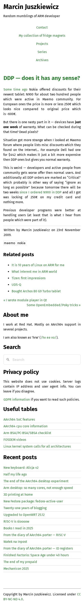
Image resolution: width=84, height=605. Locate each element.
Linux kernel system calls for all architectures (37, 446)
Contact (42, 27)
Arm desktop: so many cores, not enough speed (38, 488)
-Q (16, 285)
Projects (42, 44)
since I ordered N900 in (40, 192)
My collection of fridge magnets (42, 36)
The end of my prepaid (20, 562)
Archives (42, 60)
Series (42, 52)
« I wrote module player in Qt (25, 300)
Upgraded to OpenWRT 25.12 (24, 515)
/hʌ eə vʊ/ (48, 337)
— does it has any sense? (41, 78)
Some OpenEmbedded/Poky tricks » (54, 305)
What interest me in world (34, 272)
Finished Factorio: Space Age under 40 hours (36, 555)
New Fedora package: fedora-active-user (33, 501)
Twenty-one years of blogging (24, 508)
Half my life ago (15, 474)
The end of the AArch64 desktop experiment (36, 481)
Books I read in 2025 (18, 528)
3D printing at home (18, 494)
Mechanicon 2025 (16, 569)
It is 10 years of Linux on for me (38, 265)
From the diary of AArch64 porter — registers (38, 548)
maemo (9, 243)
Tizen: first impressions (28, 278)
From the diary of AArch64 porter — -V (34, 535)
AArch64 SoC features (19, 419)
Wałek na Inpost (15, 542)
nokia (21, 243)
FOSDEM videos (14, 440)
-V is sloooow (16, 521)
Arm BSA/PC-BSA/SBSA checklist (27, 433)
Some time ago (15, 89)
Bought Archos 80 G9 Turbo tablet (36, 291)
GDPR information (16, 399)
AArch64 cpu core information (25, 426)
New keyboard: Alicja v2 (21, 468)
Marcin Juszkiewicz (31, 7)
